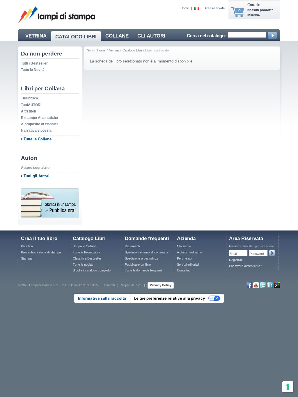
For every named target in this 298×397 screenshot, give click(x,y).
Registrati (235, 260)
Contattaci (184, 270)
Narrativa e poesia (36, 130)
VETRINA (36, 36)
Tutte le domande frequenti (143, 270)
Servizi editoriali (188, 264)
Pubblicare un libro (138, 264)
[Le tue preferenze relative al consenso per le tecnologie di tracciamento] (287, 386)
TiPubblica (29, 98)
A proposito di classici (39, 124)
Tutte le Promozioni (86, 252)
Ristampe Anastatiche (39, 118)
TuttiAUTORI (31, 105)
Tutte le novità (83, 264)
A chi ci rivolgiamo (189, 252)
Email (233, 253)
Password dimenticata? (245, 266)
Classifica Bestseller (87, 258)
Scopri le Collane (84, 246)
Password (257, 253)
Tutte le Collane (38, 139)
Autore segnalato (35, 168)
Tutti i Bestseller (34, 63)
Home (184, 8)
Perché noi (184, 258)
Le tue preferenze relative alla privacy (169, 298)
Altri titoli (28, 111)
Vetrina (114, 50)
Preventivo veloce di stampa (41, 252)
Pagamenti (132, 246)
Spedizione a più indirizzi (142, 258)
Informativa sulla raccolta (102, 298)
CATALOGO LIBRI (76, 37)
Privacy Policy (160, 285)
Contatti (109, 285)
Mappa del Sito (131, 285)
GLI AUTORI (151, 36)
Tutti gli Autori (36, 176)
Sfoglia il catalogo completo (92, 270)
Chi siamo (184, 246)
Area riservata (215, 8)
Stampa (26, 258)
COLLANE (117, 36)
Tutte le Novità (33, 70)
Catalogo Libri (132, 50)
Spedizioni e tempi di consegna (146, 252)
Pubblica (27, 246)
